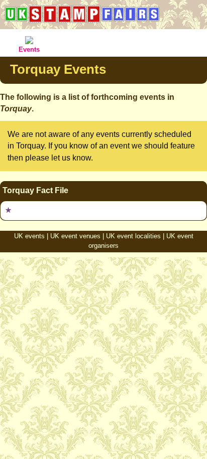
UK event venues (75, 236)
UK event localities (133, 236)
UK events (29, 236)
